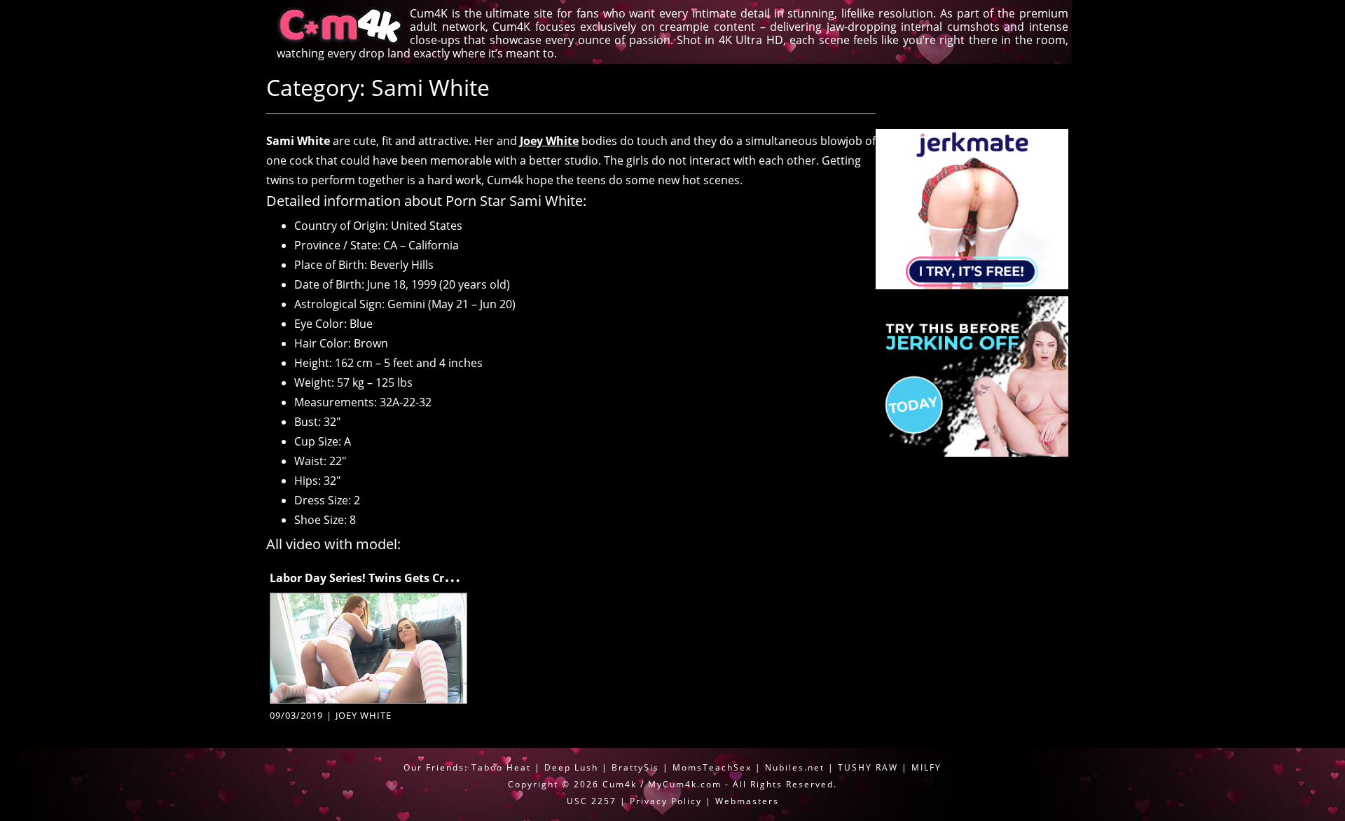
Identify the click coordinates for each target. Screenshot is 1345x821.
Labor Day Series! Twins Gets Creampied (381, 578)
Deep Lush (571, 767)
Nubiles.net (795, 767)
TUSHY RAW (870, 767)
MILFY (926, 767)
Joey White (549, 141)
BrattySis (635, 767)
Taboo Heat (501, 767)
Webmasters (747, 801)
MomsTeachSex (712, 767)
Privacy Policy (666, 801)
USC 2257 (591, 801)
